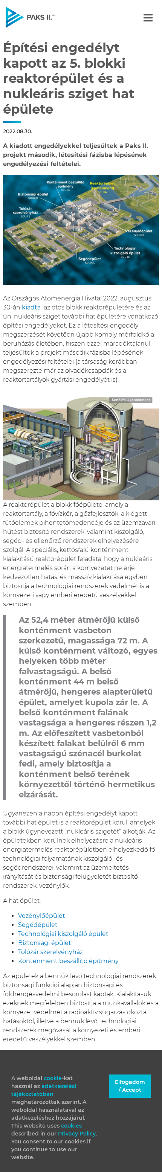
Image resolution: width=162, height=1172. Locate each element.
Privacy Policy (77, 1133)
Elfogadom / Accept (130, 1086)
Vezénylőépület (41, 915)
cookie (53, 1078)
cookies (71, 1125)
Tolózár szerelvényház (50, 952)
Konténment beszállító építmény (68, 961)
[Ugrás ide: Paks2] (43, 17)
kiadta (31, 307)
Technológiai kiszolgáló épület (63, 933)
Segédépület (38, 924)
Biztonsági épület (44, 942)
